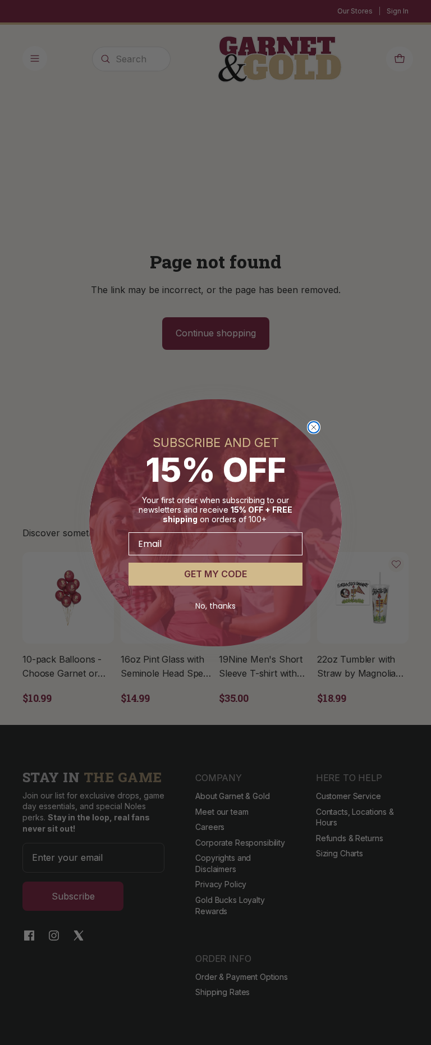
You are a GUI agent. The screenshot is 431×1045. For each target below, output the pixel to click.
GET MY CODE (215, 573)
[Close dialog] (313, 427)
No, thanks (215, 606)
